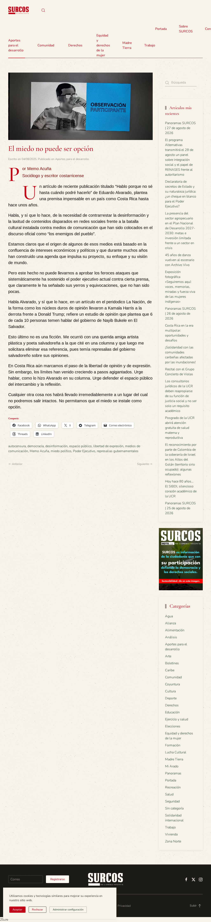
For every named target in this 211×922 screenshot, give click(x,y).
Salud (169, 794)
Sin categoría (174, 808)
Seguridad (172, 801)
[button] (43, 10)
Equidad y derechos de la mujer (103, 45)
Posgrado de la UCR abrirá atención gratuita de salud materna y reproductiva (180, 428)
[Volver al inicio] (18, 10)
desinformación (56, 446)
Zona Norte (173, 841)
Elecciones (172, 726)
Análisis (171, 637)
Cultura (170, 691)
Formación (172, 745)
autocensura (17, 446)
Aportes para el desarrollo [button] (15, 45)
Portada (161, 29)
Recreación (173, 787)
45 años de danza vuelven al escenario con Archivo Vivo (179, 260)
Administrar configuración (68, 909)
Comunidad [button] (46, 45)
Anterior (17, 464)
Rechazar (37, 909)
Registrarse (57, 879)
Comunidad (173, 677)
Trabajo (149, 45)
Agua (169, 616)
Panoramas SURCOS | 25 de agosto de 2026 (180, 508)
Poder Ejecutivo (84, 451)
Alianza (170, 623)
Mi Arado (171, 766)
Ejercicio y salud (176, 719)
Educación (172, 712)
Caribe (169, 670)
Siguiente (143, 464)
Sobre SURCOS (186, 29)
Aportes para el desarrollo (72, 159)
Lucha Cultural (175, 752)
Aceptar (17, 909)
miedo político (61, 451)
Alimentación (174, 630)
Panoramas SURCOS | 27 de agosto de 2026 (180, 128)
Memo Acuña (39, 451)
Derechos (172, 705)
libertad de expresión (108, 446)
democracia (35, 446)
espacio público (80, 446)
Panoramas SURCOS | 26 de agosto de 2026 (180, 313)
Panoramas (173, 773)
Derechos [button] (75, 45)
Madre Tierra (127, 45)
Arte (168, 656)
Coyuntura (172, 684)
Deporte (171, 698)
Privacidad (124, 906)
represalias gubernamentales (117, 451)
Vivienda (171, 834)
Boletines (172, 663)
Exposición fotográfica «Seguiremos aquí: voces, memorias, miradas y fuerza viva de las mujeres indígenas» (180, 287)
